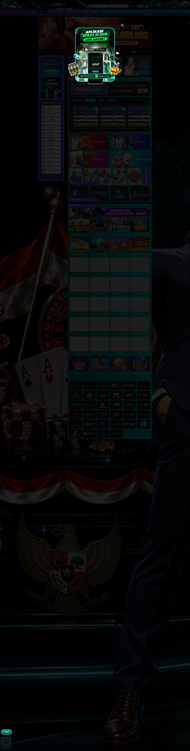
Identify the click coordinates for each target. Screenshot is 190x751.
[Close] (122, 25)
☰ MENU (6, 732)
